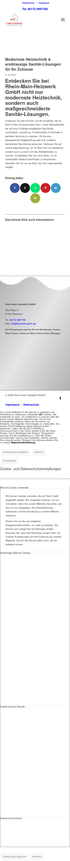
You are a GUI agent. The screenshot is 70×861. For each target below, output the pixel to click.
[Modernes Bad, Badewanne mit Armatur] (30, 45)
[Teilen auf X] (25, 188)
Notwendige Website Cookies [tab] (15, 552)
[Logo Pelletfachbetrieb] (19, 372)
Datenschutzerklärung (23, 442)
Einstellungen (9, 460)
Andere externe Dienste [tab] (12, 706)
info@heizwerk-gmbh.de (23, 323)
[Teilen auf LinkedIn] (56, 188)
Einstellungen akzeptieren (15, 451)
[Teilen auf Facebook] (15, 188)
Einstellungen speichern (15, 856)
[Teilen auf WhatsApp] (35, 188)
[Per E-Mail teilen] (35, 198)
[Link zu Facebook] (60, 398)
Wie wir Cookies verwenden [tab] (14, 487)
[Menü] (63, 19)
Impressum (44, 2)
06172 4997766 (17, 319)
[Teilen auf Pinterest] (45, 188)
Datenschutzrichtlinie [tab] (11, 818)
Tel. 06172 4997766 (35, 9)
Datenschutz (28, 2)
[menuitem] (28, 3)
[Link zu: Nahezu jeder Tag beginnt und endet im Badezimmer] (19, 239)
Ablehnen (39, 451)
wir (40, 414)
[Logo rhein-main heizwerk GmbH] (29, 19)
